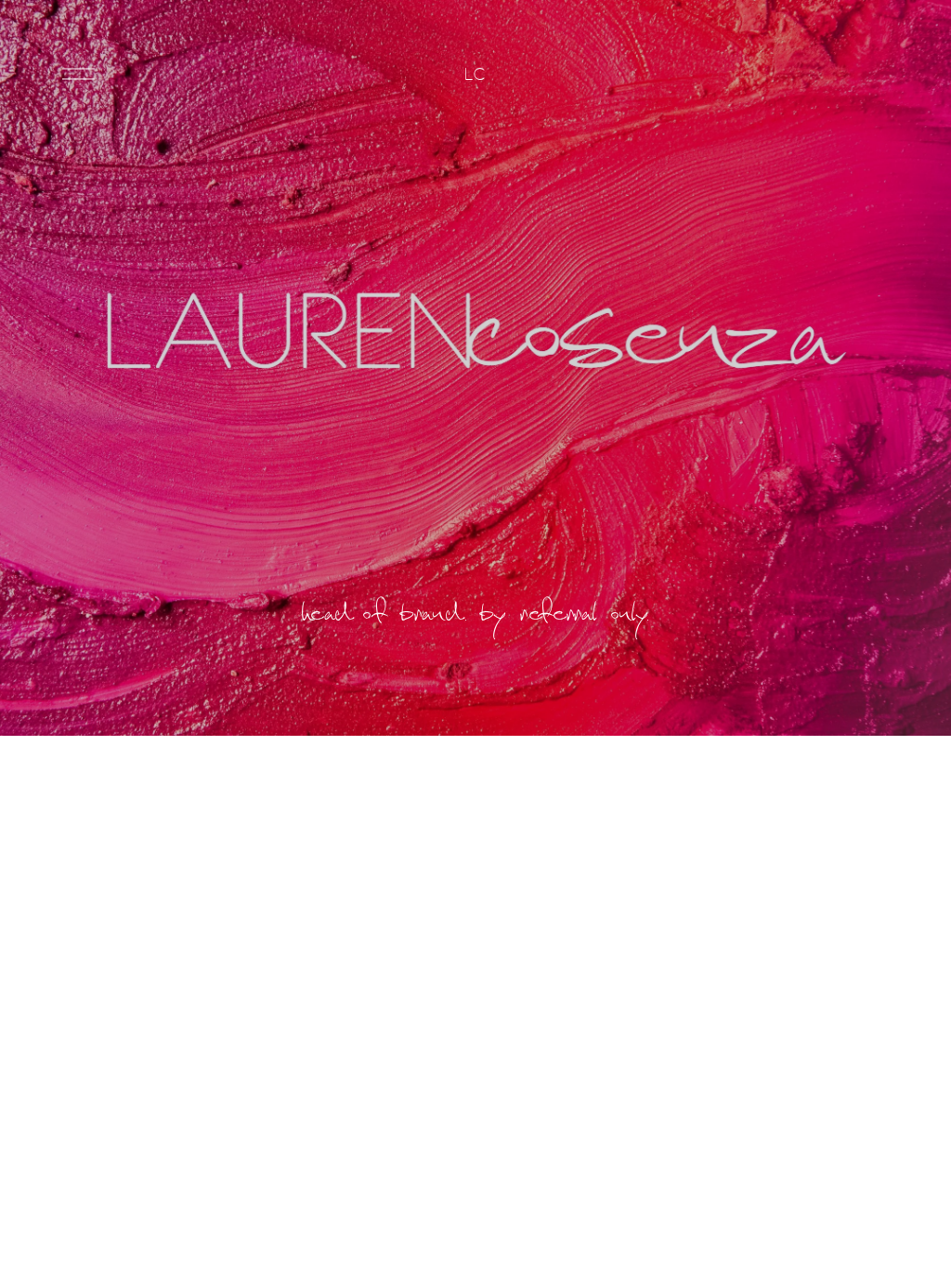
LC (475, 74)
